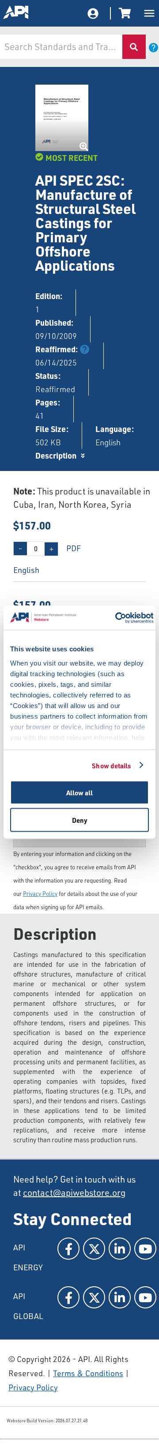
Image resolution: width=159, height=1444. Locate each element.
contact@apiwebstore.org (74, 1192)
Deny (79, 819)
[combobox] (60, 47)
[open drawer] (149, 13)
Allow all (79, 792)
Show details (111, 765)
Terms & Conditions (88, 1373)
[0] (126, 13)
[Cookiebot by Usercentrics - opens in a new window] (116, 617)
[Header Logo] (16, 13)
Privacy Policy (40, 893)
